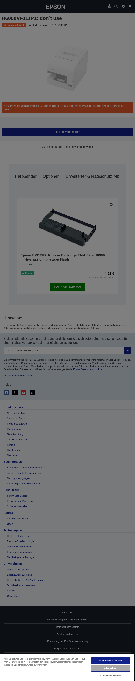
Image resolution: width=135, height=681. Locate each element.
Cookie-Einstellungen (110, 675)
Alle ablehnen (110, 668)
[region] (67, 667)
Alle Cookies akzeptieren (110, 661)
